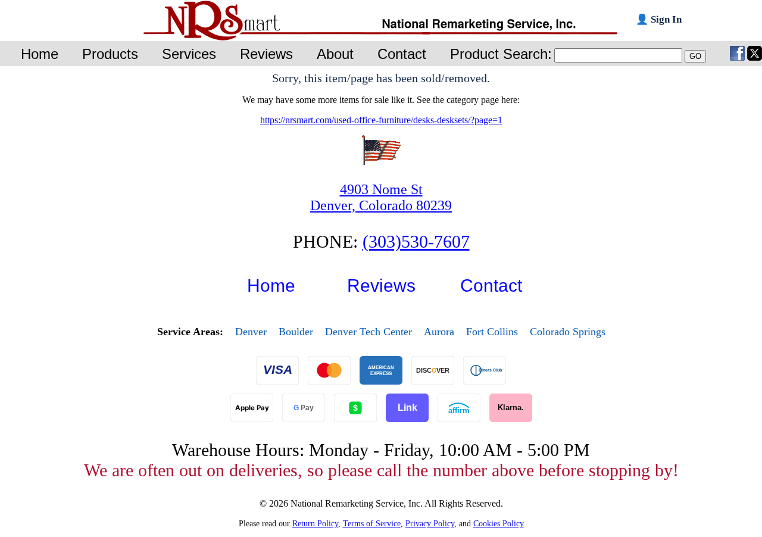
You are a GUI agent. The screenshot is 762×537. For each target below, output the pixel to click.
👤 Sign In (659, 19)
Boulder (296, 332)
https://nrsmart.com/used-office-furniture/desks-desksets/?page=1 (381, 120)
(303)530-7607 (416, 241)
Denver (251, 332)
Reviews (381, 285)
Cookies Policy (498, 523)
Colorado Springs (567, 332)
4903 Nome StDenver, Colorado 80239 (381, 197)
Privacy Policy (429, 523)
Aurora (439, 332)
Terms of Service (372, 523)
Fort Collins (492, 332)
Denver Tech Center (368, 332)
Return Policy (315, 523)
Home (271, 285)
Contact (491, 285)
